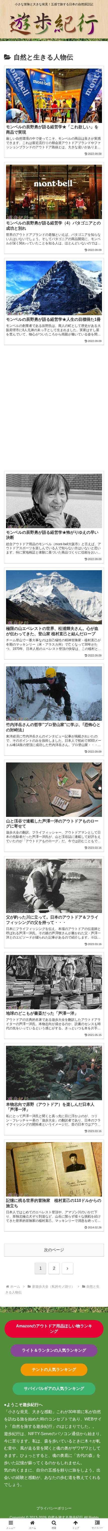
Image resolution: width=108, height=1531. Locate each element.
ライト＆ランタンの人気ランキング (54, 1350)
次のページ (54, 1250)
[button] (97, 963)
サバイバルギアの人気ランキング (54, 1388)
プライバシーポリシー (54, 1508)
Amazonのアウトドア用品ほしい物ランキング (54, 1328)
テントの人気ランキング (54, 1369)
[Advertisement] (54, 405)
